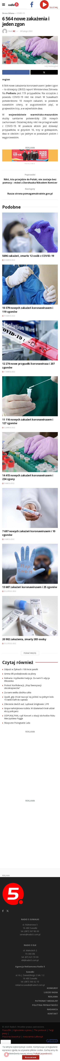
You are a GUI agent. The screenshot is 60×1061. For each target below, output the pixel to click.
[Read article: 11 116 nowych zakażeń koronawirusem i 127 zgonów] (30, 396)
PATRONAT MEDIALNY (46, 1000)
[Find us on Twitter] (7, 911)
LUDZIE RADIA (51, 992)
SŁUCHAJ (53, 7)
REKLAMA (53, 996)
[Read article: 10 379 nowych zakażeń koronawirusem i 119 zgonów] (30, 285)
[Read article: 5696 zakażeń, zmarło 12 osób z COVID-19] (30, 233)
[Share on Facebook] (16, 72)
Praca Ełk (6, 1030)
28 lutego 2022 (26, 31)
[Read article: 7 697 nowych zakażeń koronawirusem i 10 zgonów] (30, 508)
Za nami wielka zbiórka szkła (17, 692)
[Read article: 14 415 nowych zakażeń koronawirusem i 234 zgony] (30, 452)
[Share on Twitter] (44, 72)
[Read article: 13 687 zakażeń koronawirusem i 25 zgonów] (30, 564)
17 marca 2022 (9, 372)
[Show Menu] (3, 4)
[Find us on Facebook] (2, 911)
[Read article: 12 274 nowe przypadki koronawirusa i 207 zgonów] (30, 340)
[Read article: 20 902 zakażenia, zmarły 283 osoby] (30, 616)
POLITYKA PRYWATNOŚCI (45, 1005)
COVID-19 (21, 13)
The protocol (40, 1030)
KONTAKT (53, 1013)
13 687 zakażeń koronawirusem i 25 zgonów (29, 587)
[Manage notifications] (6, 1054)
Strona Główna (8, 13)
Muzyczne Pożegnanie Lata (17, 722)
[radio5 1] (30, 155)
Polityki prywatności (42, 1053)
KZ (14, 31)
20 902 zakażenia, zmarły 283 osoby (24, 639)
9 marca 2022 (8, 483)
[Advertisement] (30, 763)
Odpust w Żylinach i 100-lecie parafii (21, 669)
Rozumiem (30, 1057)
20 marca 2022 (9, 260)
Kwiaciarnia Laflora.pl (33, 1036)
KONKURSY (52, 988)
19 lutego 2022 (9, 643)
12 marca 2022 (9, 428)
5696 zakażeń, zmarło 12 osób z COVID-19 (28, 256)
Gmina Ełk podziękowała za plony (20, 673)
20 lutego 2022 (9, 591)
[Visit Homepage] (13, 4)
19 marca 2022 (9, 316)
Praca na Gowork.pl (11, 1036)
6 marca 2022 (8, 539)
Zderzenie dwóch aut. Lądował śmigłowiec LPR (26, 704)
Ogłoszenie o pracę (22, 1030)
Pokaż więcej (30, 653)
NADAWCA (52, 1009)
